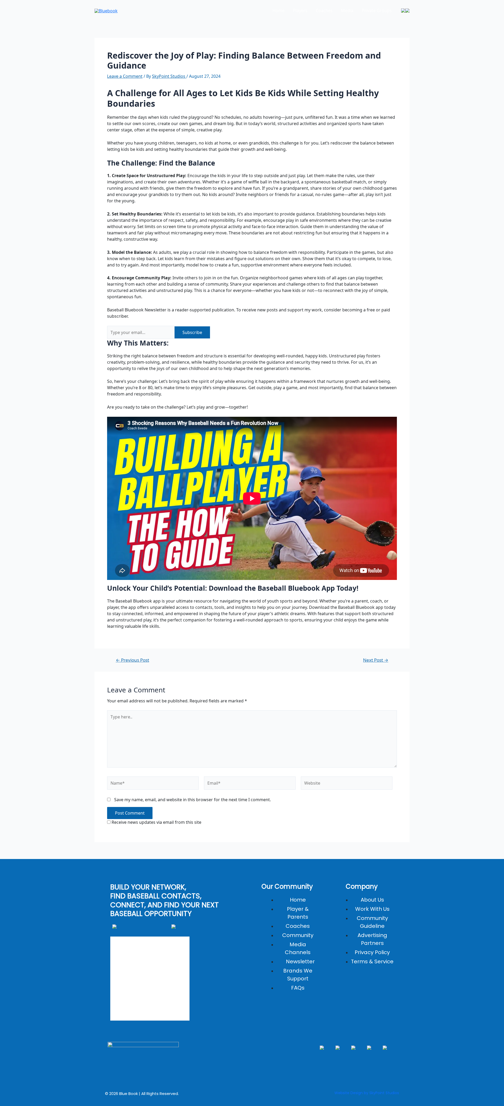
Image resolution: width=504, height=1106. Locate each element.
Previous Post (132, 660)
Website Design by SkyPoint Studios (366, 1092)
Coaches (324, 10)
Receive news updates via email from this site (156, 822)
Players (300, 10)
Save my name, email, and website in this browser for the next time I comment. (192, 800)
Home (278, 10)
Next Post (375, 660)
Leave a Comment (125, 76)
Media (347, 10)
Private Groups (377, 10)
